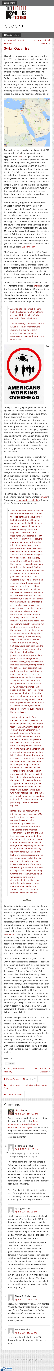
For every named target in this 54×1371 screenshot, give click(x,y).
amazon (44, 497)
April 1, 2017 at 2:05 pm (26, 1211)
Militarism (29, 1085)
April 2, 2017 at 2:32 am (26, 1332)
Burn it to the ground (15, 1085)
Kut (23, 246)
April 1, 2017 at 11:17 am (26, 1149)
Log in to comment (15, 1094)
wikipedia (9, 934)
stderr (37, 285)
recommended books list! (27, 500)
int (20, 156)
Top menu (11, 3)
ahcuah (19, 1110)
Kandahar (30, 246)
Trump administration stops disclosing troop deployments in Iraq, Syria (25, 1124)
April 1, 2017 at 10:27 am (26, 1113)
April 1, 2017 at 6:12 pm (26, 1299)
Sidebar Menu (12, 35)
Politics (37, 1085)
